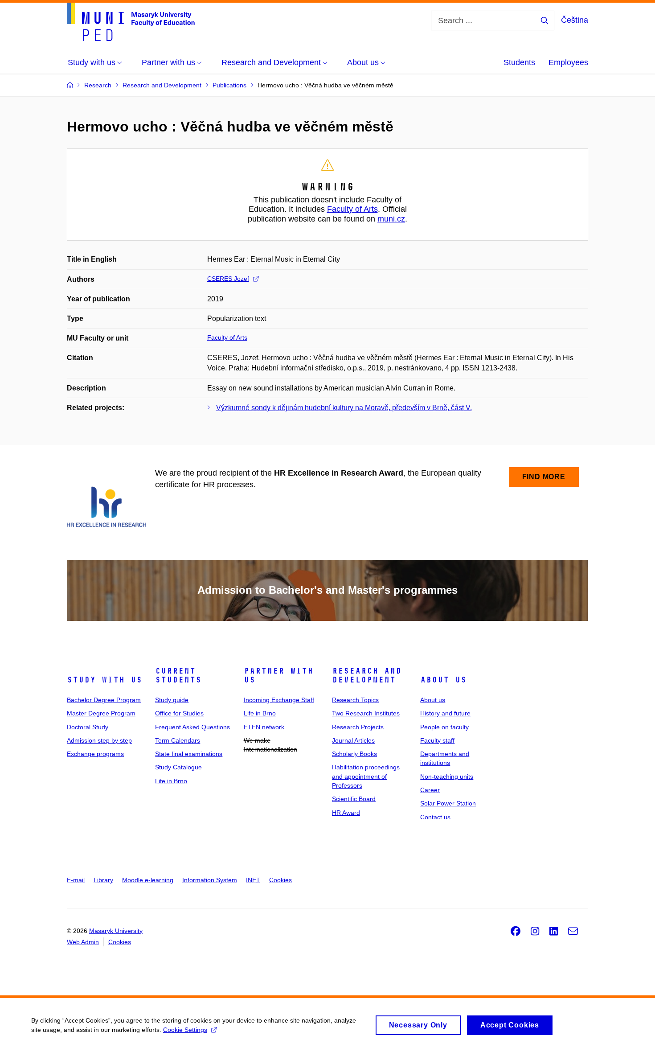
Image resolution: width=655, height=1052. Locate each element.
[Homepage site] (131, 22)
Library (103, 880)
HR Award (346, 812)
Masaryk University (116, 930)
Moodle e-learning (147, 880)
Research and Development (366, 675)
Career (430, 789)
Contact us (435, 817)
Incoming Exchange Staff (279, 699)
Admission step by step (99, 740)
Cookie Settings (185, 1029)
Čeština (574, 20)
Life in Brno (171, 781)
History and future (445, 713)
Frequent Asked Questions (192, 727)
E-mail (76, 880)
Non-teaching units (446, 776)
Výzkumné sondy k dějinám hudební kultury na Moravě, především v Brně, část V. (344, 407)
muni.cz (391, 218)
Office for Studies (179, 713)
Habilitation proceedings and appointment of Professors (366, 776)
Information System (209, 880)
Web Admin (83, 941)
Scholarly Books (354, 753)
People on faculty (444, 727)
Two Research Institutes (366, 713)
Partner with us (278, 675)
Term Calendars (177, 740)
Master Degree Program (101, 713)
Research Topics (355, 699)
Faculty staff (437, 740)
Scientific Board (354, 798)
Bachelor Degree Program (104, 699)
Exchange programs (95, 753)
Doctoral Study (87, 727)
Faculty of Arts (352, 209)
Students (519, 62)
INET (253, 880)
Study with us (104, 680)
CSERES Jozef (228, 278)
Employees (568, 62)
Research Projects (358, 727)
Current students (178, 675)
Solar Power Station (448, 803)
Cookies (280, 880)
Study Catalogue (178, 767)
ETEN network (264, 727)
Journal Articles (353, 740)
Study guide (171, 699)
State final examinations (188, 753)
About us (443, 680)
